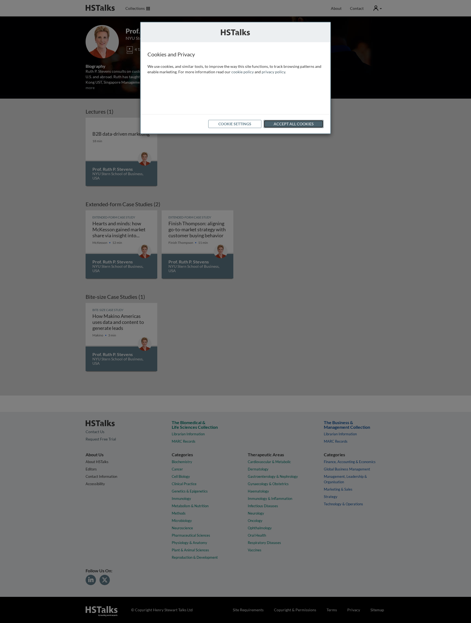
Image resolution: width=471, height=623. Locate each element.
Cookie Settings (234, 123)
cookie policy (242, 71)
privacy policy (273, 71)
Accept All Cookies (293, 123)
